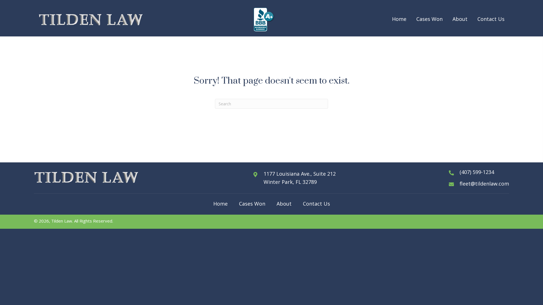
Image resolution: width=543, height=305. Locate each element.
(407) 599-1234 (477, 172)
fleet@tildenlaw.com (484, 183)
